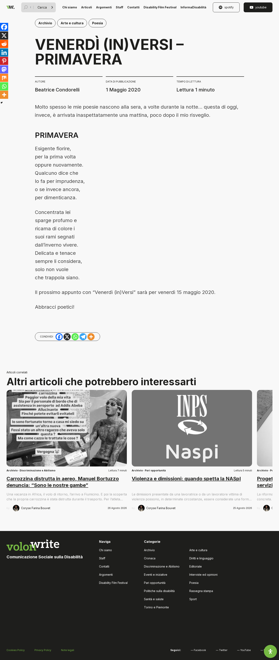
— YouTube (244, 650)
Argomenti (104, 7)
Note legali (67, 650)
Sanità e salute (154, 599)
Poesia (97, 23)
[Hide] (1, 102)
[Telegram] (83, 336)
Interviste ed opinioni (203, 574)
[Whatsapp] (4, 86)
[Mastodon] (4, 69)
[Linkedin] (4, 52)
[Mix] (4, 78)
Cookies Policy (16, 650)
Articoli (86, 7)
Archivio (45, 23)
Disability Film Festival (160, 7)
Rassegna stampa (201, 591)
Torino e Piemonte (156, 607)
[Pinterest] (4, 61)
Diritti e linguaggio (201, 558)
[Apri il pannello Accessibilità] (270, 651)
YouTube (261, 7)
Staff (119, 7)
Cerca (42, 7)
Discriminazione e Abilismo (37, 470)
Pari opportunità (155, 470)
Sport (193, 599)
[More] (4, 95)
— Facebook (198, 650)
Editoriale (195, 566)
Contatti (133, 7)
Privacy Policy (43, 650)
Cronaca (149, 558)
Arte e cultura (72, 23)
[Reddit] (4, 44)
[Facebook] (4, 27)
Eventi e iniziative (155, 574)
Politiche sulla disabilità (159, 591)
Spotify (229, 7)
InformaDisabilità (193, 7)
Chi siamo (69, 7)
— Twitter (221, 650)
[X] (4, 35)
